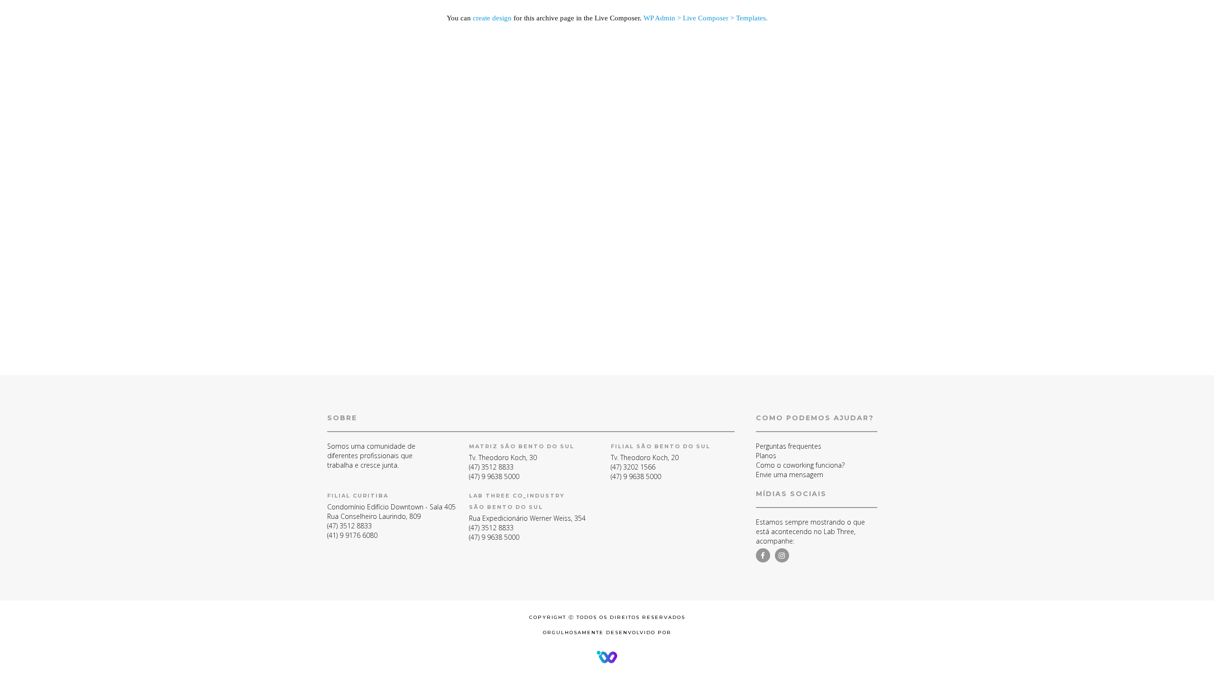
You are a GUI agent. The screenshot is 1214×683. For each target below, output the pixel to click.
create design (492, 18)
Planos (766, 455)
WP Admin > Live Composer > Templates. (706, 18)
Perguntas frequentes (788, 446)
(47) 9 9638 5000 (494, 476)
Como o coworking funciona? (800, 465)
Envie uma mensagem (789, 474)
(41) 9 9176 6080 (352, 535)
